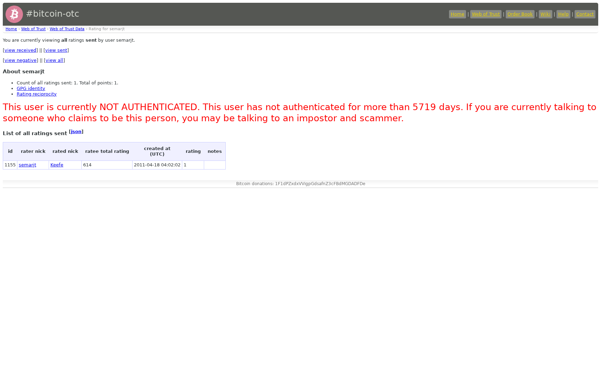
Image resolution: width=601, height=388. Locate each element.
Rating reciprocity (37, 94)
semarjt (27, 164)
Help (563, 14)
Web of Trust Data (67, 29)
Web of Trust (486, 14)
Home (457, 14)
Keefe (56, 164)
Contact (585, 14)
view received (20, 50)
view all (54, 60)
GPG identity (31, 88)
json (76, 131)
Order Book (520, 14)
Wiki (545, 14)
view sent (56, 50)
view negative (21, 60)
